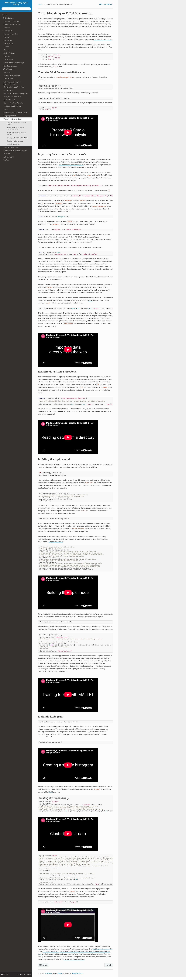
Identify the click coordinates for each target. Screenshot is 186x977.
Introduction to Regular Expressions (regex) (12, 83)
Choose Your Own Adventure (14, 103)
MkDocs (48, 973)
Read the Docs (77, 973)
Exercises (7, 27)
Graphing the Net (10, 116)
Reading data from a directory (17, 138)
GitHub (5, 974)
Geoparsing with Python (12, 106)
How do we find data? (11, 34)
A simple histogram (13, 144)
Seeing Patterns (9, 53)
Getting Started (7, 18)
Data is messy (8, 43)
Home (4, 15)
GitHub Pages (8, 157)
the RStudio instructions (103, 39)
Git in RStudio (8, 79)
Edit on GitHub (106, 4)
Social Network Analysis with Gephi (16, 112)
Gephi (50, 792)
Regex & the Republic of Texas (14, 87)
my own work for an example (74, 959)
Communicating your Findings (14, 63)
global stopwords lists (51, 951)
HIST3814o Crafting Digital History (17, 3)
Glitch (6, 109)
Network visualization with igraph (15, 150)
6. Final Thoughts (8, 69)
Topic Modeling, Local (11, 147)
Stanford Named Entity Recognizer (16, 93)
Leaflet (6, 160)
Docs (40, 4)
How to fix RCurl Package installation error (15, 128)
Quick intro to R (9, 100)
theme (60, 973)
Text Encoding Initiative (12, 75)
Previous (44, 965)
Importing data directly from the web (16, 133)
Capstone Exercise (10, 66)
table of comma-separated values (71, 165)
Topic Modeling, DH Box (12, 119)
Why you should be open (12, 24)
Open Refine (8, 90)
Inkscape (7, 154)
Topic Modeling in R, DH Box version (16, 123)
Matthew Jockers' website (102, 949)
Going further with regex (12, 96)
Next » (29, 974)
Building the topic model (15, 141)
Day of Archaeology (56, 542)
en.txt (90, 300)
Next (108, 965)
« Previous (21, 974)
